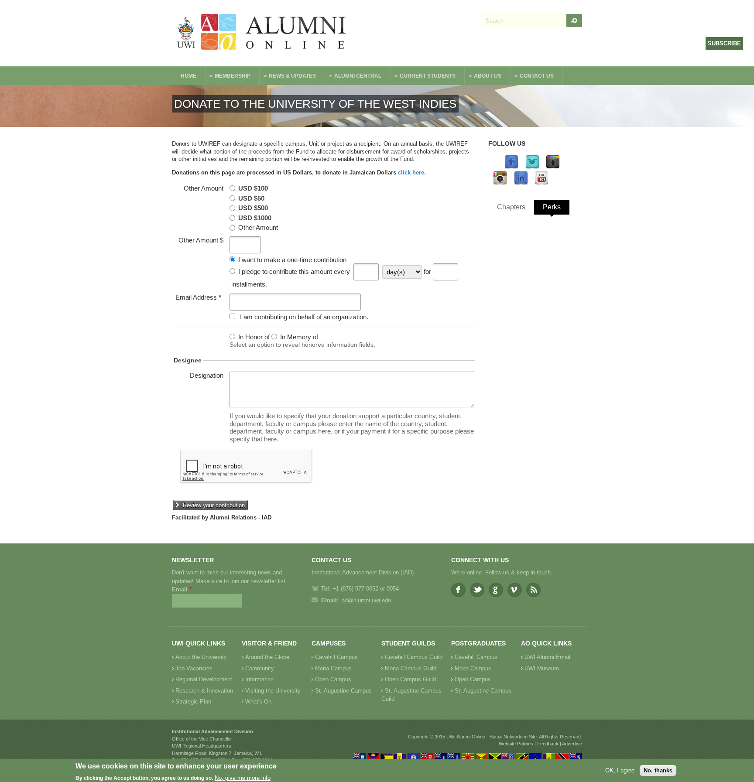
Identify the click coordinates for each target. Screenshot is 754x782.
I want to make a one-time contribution (292, 259)
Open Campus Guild (410, 679)
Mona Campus (333, 668)
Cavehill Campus (336, 657)
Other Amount (203, 188)
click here (411, 172)
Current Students (423, 77)
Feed (533, 590)
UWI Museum (541, 668)
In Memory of (299, 337)
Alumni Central (353, 77)
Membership (228, 77)
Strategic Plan (193, 701)
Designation (206, 375)
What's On (258, 701)
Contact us (532, 77)
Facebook (458, 590)
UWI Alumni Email (547, 657)
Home (188, 76)
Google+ (496, 590)
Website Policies (516, 743)
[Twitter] (532, 167)
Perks (552, 207)
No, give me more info (243, 778)
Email (182, 589)
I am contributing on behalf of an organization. (304, 317)
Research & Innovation (204, 690)
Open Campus (333, 679)
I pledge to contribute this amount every (294, 271)
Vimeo (514, 590)
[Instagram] (500, 183)
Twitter (477, 590)
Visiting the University (273, 690)
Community (259, 668)
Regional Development (203, 679)
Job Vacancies (193, 668)
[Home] (261, 33)
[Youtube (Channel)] (541, 183)
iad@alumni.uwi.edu (365, 600)
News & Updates (288, 77)
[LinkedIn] (521, 183)
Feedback (548, 743)
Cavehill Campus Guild (413, 657)
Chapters (511, 207)
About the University (201, 657)
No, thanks (658, 770)
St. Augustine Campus (343, 690)
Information (259, 679)
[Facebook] (511, 167)
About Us (483, 77)
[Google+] (553, 167)
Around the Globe (267, 657)
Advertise (572, 743)
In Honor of (254, 337)
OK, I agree (619, 770)
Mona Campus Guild (410, 668)
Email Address (198, 297)
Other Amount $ (200, 240)
